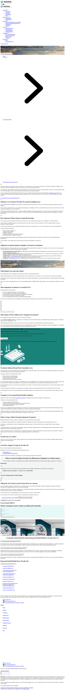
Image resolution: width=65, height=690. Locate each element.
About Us (4, 610)
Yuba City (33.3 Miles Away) (9, 590)
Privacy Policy (7, 685)
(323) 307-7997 (5, 43)
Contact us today (6, 535)
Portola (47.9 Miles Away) (8, 581)
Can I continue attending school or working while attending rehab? (13, 548)
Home (4, 607)
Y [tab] (15, 563)
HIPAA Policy (26, 688)
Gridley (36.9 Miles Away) (8, 574)
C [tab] (4, 563)
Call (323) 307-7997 (17, 54)
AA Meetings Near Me (7, 622)
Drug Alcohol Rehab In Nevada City (10, 182)
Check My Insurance (5, 671)
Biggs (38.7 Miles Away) (8, 568)
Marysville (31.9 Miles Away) (9, 579)
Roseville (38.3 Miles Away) (9, 585)
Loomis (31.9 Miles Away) (8, 577)
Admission (5, 625)
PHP (24, 251)
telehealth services (13, 258)
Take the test (5, 338)
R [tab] (12, 563)
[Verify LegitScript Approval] (5, 672)
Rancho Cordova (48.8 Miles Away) (10, 583)
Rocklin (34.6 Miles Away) (8, 584)
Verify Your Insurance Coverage (26, 497)
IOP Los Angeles (6, 620)
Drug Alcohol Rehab (7, 119)
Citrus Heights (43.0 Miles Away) (10, 570)
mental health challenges (20, 397)
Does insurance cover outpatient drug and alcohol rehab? (11, 554)
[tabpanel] (32, 566)
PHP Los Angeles (6, 617)
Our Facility (5, 612)
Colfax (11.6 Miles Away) (8, 571)
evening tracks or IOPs (16, 255)
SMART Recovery (7, 452)
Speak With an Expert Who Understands (10, 497)
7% (41, 204)
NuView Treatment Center (50, 192)
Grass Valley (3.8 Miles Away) (9, 573)
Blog (4, 630)
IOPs (21, 253)
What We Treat (6, 615)
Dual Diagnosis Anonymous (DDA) (10, 453)
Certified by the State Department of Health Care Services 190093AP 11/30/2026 (17, 687)
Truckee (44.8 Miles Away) (8, 587)
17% (1, 204)
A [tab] (1, 563)
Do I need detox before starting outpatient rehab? (10, 541)
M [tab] (9, 563)
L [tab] (7, 563)
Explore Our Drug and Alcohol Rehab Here (11, 198)
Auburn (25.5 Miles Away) (8, 566)
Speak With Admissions (7, 54)
